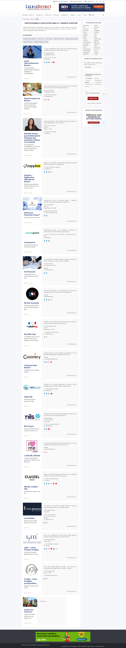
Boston (59, 348)
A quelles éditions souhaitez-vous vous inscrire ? (56, 344)
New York (73, 346)
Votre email (47, 337)
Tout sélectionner (48, 346)
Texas (72, 350)
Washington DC (48, 348)
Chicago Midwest (74, 348)
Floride (59, 346)
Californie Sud (61, 350)
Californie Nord (48, 350)
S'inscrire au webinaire (63, 328)
